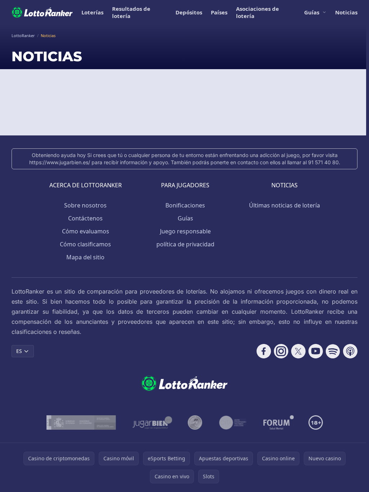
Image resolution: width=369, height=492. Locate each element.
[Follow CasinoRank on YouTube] (315, 351)
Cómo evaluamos (85, 231)
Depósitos (188, 12)
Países (219, 12)
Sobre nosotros (85, 205)
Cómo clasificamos (85, 244)
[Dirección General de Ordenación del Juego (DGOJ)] (81, 422)
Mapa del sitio (85, 257)
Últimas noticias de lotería (284, 205)
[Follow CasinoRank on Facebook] (264, 351)
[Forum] (278, 422)
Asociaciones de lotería (257, 12)
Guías (311, 12)
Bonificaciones (185, 205)
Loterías (92, 12)
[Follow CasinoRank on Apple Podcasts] (350, 351)
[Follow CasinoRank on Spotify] (333, 351)
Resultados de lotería (131, 12)
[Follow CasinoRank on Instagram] (281, 351)
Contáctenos (85, 218)
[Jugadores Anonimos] (195, 422)
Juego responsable (185, 231)
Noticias (346, 12)
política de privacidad (185, 244)
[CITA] (233, 422)
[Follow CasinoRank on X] (298, 351)
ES (19, 351)
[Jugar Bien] (151, 422)
